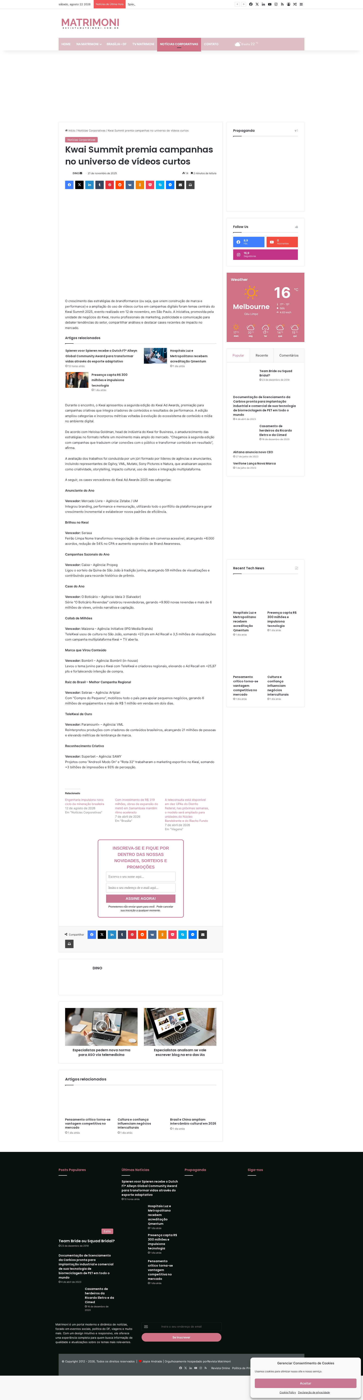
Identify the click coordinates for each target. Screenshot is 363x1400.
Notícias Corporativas (91, 130)
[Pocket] (150, 185)
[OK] (140, 185)
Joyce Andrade (152, 1361)
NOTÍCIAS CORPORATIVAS (179, 44)
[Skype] (160, 185)
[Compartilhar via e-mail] (180, 185)
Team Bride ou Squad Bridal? (87, 1216)
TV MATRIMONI (143, 44)
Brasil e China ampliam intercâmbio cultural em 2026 (193, 1121)
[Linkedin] (89, 185)
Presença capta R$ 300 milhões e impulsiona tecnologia (110, 380)
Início (71, 130)
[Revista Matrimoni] (90, 23)
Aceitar (305, 1383)
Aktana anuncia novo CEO (253, 428)
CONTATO (211, 44)
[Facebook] (69, 185)
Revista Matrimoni (219, 1361)
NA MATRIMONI (87, 44)
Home (66, 44)
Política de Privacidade (246, 1368)
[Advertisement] (181, 86)
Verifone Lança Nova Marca (254, 439)
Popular (238, 344)
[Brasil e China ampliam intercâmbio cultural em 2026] (193, 1102)
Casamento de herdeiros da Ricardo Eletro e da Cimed (275, 412)
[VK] (130, 185)
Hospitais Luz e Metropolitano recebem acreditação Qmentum (189, 356)
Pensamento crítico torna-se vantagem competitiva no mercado (87, 1123)
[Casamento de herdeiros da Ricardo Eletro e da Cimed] (244, 413)
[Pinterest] (109, 185)
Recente (262, 344)
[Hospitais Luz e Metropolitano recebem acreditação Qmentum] (155, 356)
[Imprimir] (190, 185)
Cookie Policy (288, 1392)
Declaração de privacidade (314, 1392)
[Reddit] (120, 185)
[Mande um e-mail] (81, 173)
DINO (76, 173)
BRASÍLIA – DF (116, 44)
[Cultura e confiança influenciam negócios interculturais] (141, 1102)
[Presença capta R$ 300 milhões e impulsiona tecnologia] (76, 380)
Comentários (289, 344)
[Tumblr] (99, 185)
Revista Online (220, 1368)
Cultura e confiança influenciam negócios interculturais (134, 1123)
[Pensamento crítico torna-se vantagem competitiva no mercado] (88, 1102)
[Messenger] (170, 185)
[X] (79, 185)
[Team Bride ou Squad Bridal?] (244, 366)
